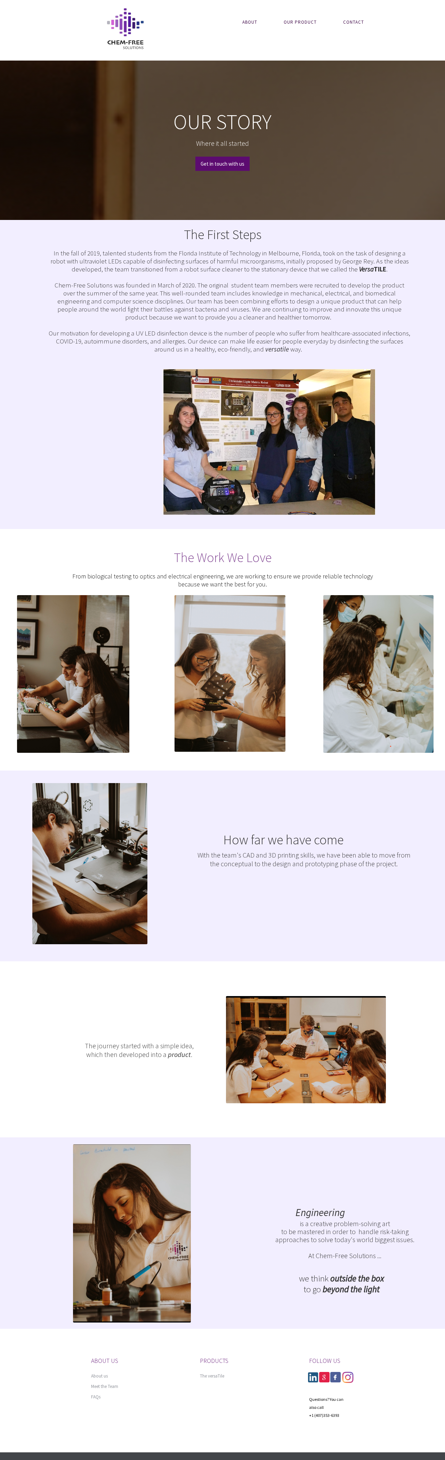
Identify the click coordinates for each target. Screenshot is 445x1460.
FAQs (95, 1397)
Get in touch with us (222, 163)
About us (99, 1376)
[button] (256, 22)
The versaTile (212, 1376)
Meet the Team (104, 1386)
